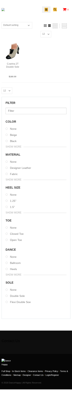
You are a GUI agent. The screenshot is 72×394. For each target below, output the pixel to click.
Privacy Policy (51, 371)
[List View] (49, 25)
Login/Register (52, 375)
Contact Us (38, 375)
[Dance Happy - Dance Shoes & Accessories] (10, 9)
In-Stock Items (19, 371)
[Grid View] (45, 25)
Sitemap (17, 375)
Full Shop (6, 371)
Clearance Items (35, 371)
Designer (27, 375)
